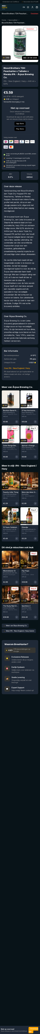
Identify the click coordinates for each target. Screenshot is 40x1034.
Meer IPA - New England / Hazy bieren (19, 631)
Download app (33, 1030)
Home (4, 20)
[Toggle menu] (28, 7)
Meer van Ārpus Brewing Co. (15, 625)
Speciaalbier (13, 20)
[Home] (4, 7)
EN (24, 7)
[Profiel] (32, 7)
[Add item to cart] (16, 421)
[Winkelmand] (37, 7)
